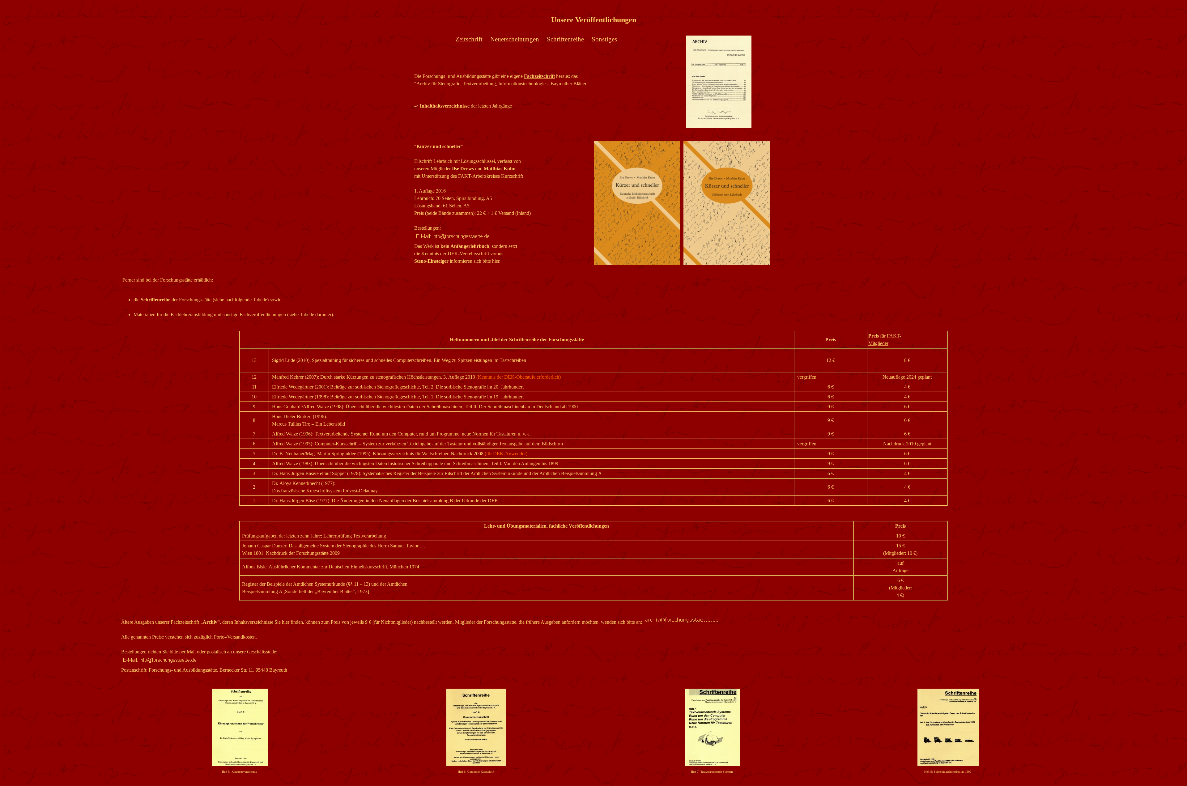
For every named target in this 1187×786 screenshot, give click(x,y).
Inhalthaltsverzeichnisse (445, 105)
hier (495, 261)
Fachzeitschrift (539, 76)
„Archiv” (210, 622)
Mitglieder (465, 622)
